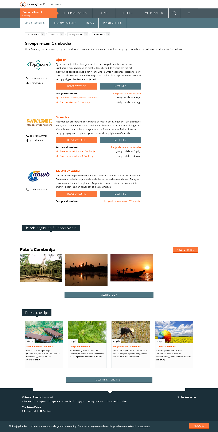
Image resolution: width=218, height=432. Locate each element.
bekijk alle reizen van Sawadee (126, 147)
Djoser (61, 59)
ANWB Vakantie (68, 170)
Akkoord (199, 426)
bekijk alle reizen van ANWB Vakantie (122, 201)
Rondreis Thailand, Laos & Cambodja (78, 97)
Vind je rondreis (34, 23)
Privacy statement (95, 401)
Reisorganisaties (75, 34)
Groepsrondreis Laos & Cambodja (77, 156)
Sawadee (62, 117)
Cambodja (54, 34)
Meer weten (144, 426)
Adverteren (27, 401)
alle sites (55, 4)
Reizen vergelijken (65, 23)
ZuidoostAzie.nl (33, 34)
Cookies (123, 401)
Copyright (80, 401)
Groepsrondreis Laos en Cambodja (77, 151)
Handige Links (42, 401)
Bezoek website (76, 86)
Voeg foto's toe (185, 249)
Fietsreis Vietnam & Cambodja (75, 102)
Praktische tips (112, 23)
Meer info (120, 86)
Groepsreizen (99, 34)
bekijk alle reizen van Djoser (127, 93)
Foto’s (90, 23)
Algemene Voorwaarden (61, 401)
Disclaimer (111, 401)
